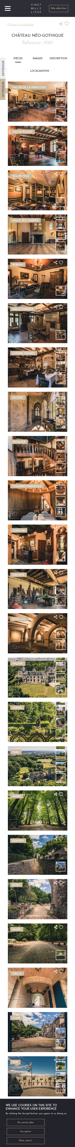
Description (57, 58)
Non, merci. (25, 1140)
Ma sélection (58, 8)
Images (37, 58)
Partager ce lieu (62, 24)
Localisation (37, 71)
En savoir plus (26, 1122)
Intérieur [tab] (3, 89)
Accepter (25, 1131)
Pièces (17, 58)
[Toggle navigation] (8, 8)
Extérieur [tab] (3, 68)
